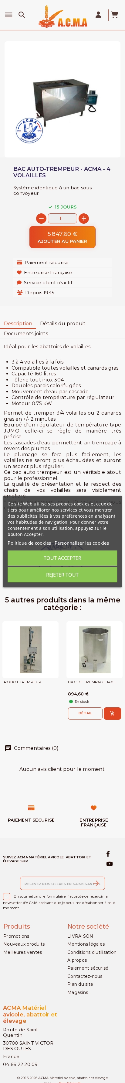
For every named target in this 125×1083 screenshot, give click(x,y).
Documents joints (26, 333)
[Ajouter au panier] (112, 713)
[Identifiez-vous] (99, 15)
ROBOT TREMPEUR (23, 682)
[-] (41, 218)
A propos (77, 960)
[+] (84, 218)
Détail (85, 713)
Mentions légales (86, 944)
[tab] (18, 324)
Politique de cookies (29, 543)
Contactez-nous (85, 976)
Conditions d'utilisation (92, 952)
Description (18, 323)
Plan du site (80, 984)
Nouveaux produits (24, 944)
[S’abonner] (96, 883)
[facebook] (108, 854)
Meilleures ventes (22, 952)
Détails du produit (63, 323)
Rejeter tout (62, 574)
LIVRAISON (80, 936)
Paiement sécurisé (87, 968)
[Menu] (8, 15)
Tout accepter (62, 558)
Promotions (16, 936)
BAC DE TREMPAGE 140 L (92, 682)
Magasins (77, 992)
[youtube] (109, 863)
